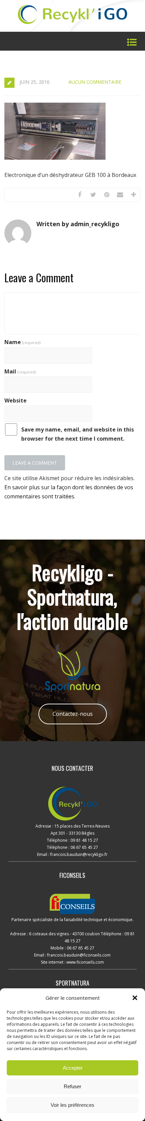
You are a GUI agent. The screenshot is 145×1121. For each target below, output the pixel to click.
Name (22, 342)
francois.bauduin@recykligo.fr (78, 854)
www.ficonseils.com (85, 962)
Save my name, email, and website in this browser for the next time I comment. (77, 434)
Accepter (73, 1068)
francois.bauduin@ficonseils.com (79, 955)
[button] (135, 997)
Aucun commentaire (94, 82)
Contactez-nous (73, 714)
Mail (20, 371)
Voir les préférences (72, 1105)
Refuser (72, 1086)
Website (15, 400)
